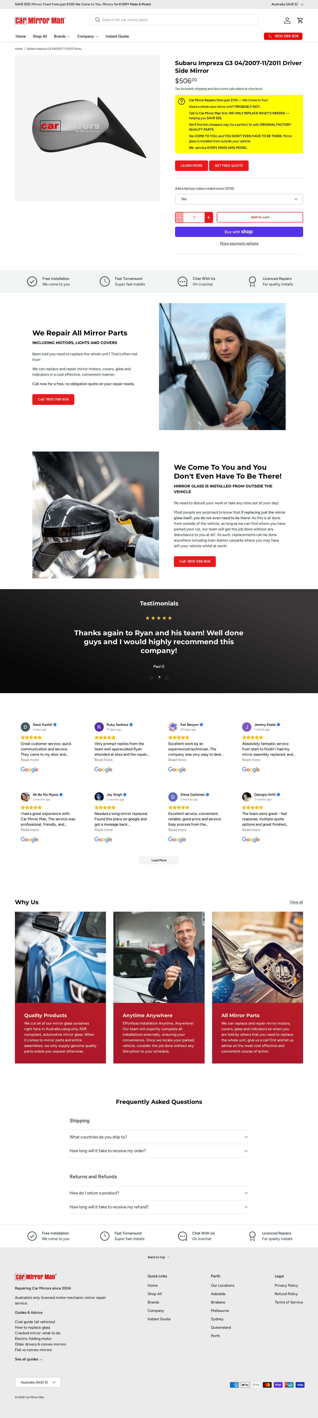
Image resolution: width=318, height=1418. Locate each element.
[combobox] (174, 20)
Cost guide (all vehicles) (35, 1322)
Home (21, 36)
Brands (59, 36)
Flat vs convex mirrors (33, 1350)
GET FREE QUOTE (229, 165)
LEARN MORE (192, 165)
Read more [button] (30, 760)
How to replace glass (32, 1327)
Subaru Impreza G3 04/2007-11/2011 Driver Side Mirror (55, 48)
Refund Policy (286, 1294)
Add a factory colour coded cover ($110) (204, 189)
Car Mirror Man (34, 1397)
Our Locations (222, 1285)
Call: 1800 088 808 (53, 399)
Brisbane (218, 1302)
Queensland (221, 1327)
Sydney (217, 1319)
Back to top (157, 1257)
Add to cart (260, 217)
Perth (215, 1336)
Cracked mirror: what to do (37, 1333)
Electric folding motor (33, 1338)
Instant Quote (117, 36)
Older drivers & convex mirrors (40, 1344)
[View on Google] (25, 727)
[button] (300, 20)
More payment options (239, 243)
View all (296, 902)
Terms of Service (289, 1302)
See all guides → (29, 1359)
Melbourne (220, 1310)
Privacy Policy (286, 1285)
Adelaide (218, 1294)
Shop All (40, 36)
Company (85, 36)
